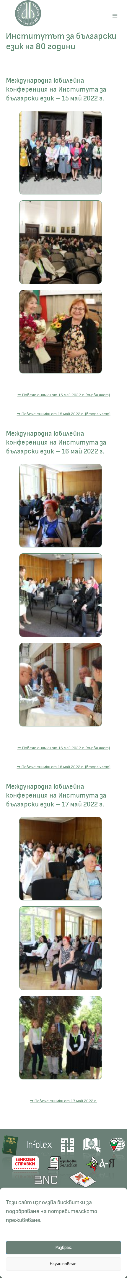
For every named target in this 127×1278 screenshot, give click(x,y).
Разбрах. (63, 1247)
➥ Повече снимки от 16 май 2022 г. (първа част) (63, 747)
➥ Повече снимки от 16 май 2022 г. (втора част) (63, 766)
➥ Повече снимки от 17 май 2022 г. (63, 1100)
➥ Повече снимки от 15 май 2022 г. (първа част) (63, 394)
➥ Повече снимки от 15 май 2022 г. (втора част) (63, 413)
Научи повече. (63, 1264)
